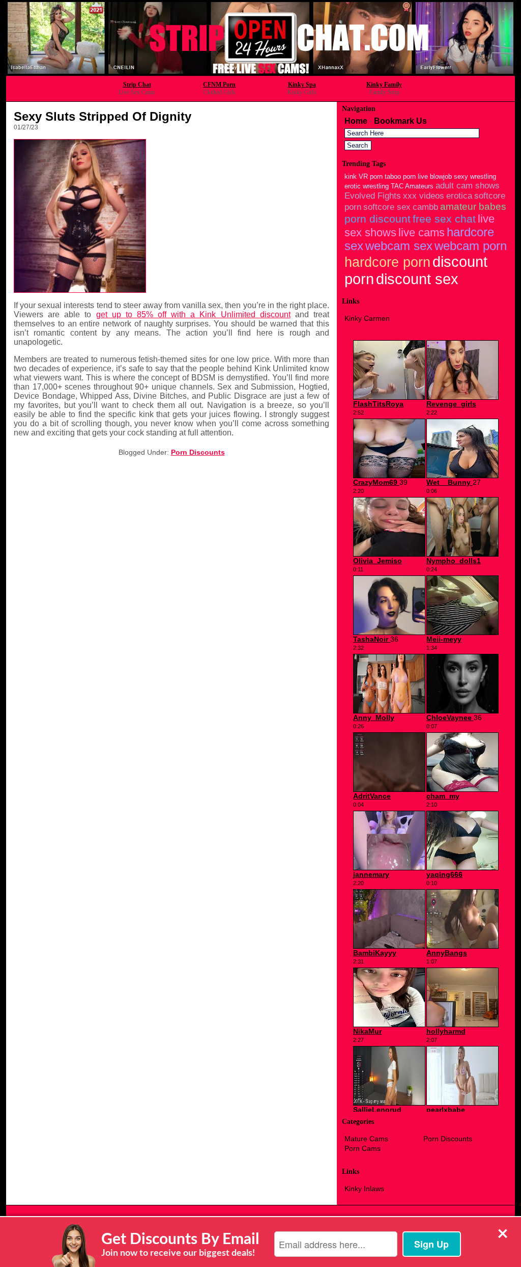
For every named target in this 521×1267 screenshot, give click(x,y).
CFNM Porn (219, 84)
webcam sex (398, 246)
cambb (425, 207)
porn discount (377, 219)
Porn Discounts (198, 452)
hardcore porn (387, 262)
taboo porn (400, 176)
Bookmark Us (400, 121)
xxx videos (423, 196)
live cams (421, 232)
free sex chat (444, 219)
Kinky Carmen (367, 318)
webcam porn (471, 246)
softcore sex (387, 207)
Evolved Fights (372, 196)
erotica (459, 196)
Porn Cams (362, 1148)
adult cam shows (468, 185)
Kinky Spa (302, 84)
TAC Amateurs (412, 186)
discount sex (417, 278)
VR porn (371, 176)
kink (350, 176)
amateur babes (473, 206)
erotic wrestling (366, 186)
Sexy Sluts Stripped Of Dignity (102, 116)
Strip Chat (137, 84)
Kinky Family (384, 84)
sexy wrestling (475, 176)
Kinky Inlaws (364, 1189)
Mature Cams (366, 1139)
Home (355, 121)
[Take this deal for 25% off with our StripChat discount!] (260, 72)
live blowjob (435, 176)
